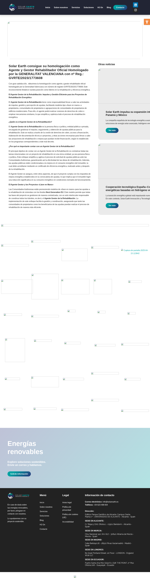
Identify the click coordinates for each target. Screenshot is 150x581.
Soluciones (89, 7)
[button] (147, 22)
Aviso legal (67, 502)
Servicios (76, 7)
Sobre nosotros (61, 7)
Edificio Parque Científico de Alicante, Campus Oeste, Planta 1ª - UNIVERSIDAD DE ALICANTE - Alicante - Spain (110, 515)
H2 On (100, 7)
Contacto (43, 529)
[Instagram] (135, 9)
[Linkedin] (135, 4)
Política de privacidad (66, 508)
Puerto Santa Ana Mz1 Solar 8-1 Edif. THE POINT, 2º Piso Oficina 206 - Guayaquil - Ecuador (109, 564)
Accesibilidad (68, 522)
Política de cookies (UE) (70, 515)
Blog (109, 7)
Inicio (47, 7)
